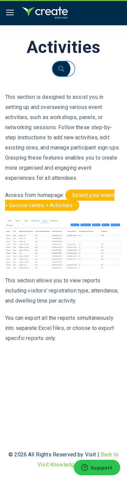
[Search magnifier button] (67, 69)
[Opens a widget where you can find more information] (96, 468)
